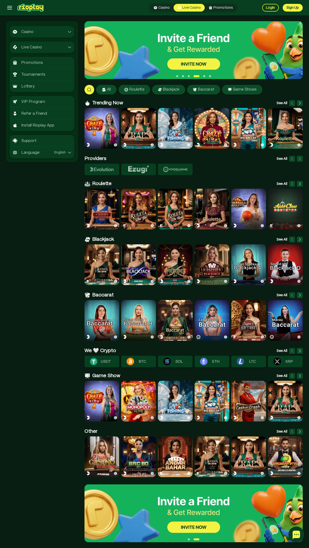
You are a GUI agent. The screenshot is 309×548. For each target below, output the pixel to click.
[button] (179, 89)
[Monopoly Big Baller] (248, 128)
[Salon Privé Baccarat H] (138, 320)
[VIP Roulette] (212, 209)
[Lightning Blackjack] (212, 264)
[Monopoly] (138, 401)
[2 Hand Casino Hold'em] (101, 456)
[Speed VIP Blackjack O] (285, 264)
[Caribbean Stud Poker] (285, 456)
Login (270, 7)
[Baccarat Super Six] (248, 320)
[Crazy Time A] (101, 128)
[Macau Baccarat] (285, 320)
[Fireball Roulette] (248, 209)
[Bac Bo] (138, 456)
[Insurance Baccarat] (175, 320)
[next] (300, 103)
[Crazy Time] (212, 128)
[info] (115, 145)
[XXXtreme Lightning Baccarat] (101, 320)
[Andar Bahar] (175, 456)
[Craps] (138, 128)
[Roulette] (285, 128)
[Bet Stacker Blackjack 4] (248, 264)
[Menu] (10, 8)
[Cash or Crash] (248, 401)
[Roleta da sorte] (175, 209)
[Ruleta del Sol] (138, 209)
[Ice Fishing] (175, 128)
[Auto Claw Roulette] (285, 209)
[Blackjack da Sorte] (101, 264)
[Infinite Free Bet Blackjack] (175, 264)
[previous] (292, 103)
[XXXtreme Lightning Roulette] (101, 209)
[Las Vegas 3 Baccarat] (212, 320)
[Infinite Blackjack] (138, 264)
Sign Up (293, 7)
